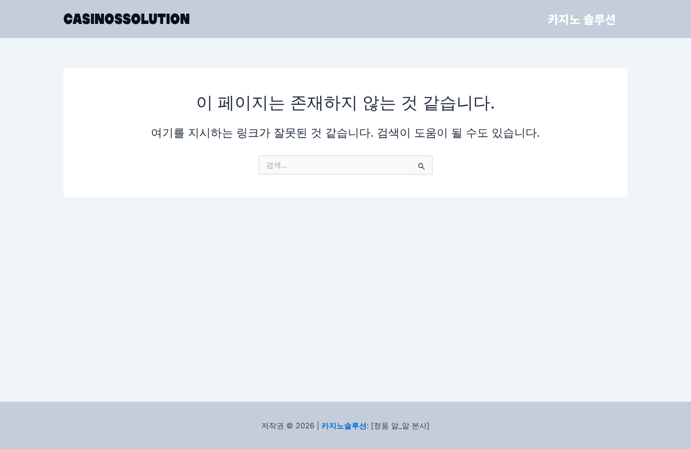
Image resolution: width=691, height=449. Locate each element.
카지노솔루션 (344, 425)
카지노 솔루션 (582, 18)
